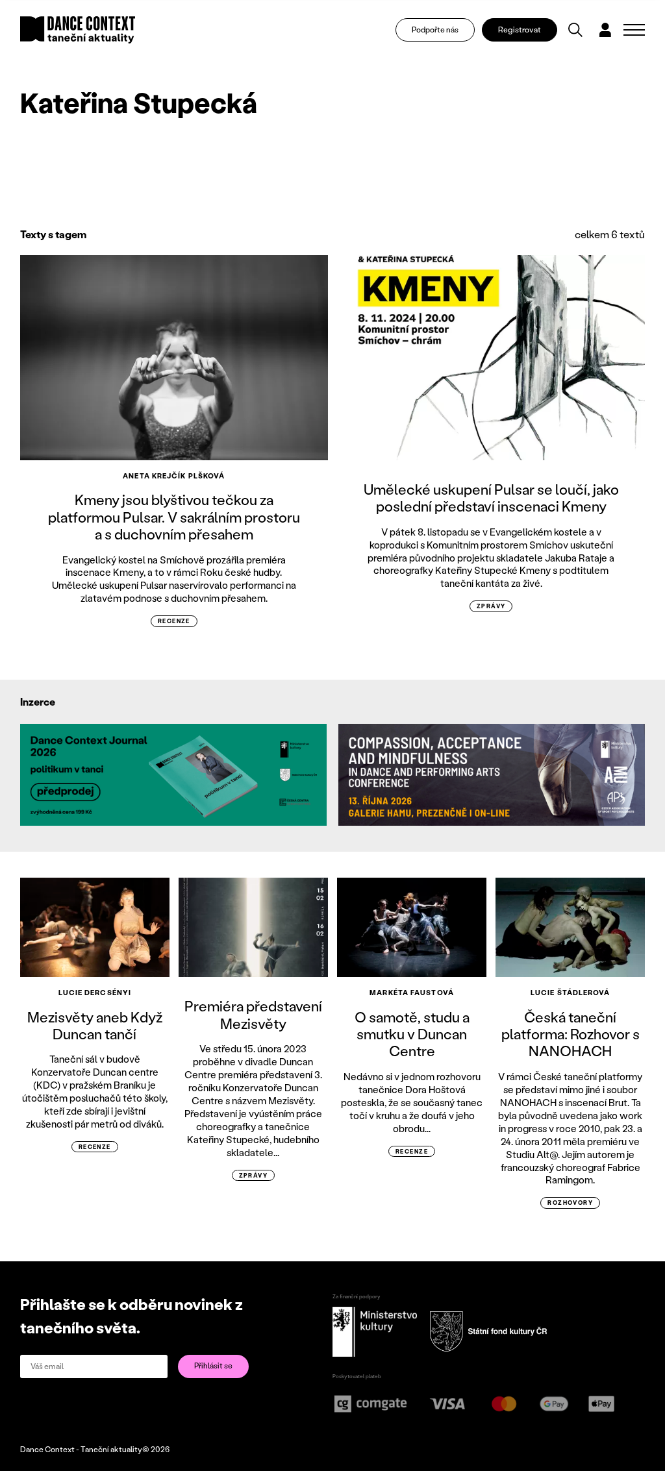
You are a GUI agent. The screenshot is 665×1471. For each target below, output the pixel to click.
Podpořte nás (435, 29)
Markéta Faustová (412, 992)
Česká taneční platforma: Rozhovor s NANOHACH (570, 1034)
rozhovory (570, 1202)
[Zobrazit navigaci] (634, 30)
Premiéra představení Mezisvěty (253, 1014)
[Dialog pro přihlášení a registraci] (605, 30)
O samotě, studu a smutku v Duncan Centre (412, 1034)
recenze (174, 620)
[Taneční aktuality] (77, 29)
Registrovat (519, 29)
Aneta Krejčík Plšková (174, 475)
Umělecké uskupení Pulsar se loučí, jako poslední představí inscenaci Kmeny (491, 497)
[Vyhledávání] (575, 30)
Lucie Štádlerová (570, 992)
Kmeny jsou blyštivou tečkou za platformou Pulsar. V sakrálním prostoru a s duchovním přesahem (174, 516)
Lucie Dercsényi (95, 992)
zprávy (491, 606)
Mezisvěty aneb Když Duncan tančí (94, 1025)
